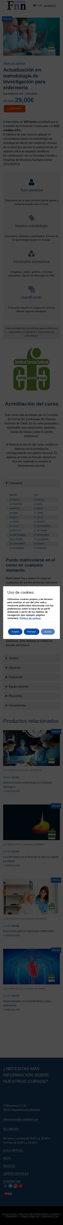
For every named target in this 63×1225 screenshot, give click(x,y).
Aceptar (15, 631)
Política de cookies (30, 618)
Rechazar (31, 631)
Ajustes (47, 631)
